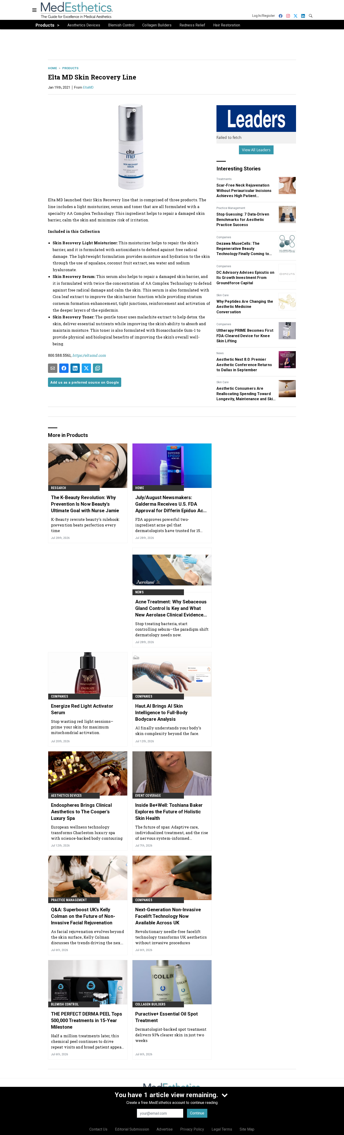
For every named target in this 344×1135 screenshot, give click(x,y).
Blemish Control (65, 1004)
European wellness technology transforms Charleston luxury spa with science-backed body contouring (87, 833)
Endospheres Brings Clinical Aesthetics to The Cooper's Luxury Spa (81, 811)
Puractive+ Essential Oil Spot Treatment (166, 1017)
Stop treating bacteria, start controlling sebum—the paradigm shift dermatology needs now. (172, 629)
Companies (223, 237)
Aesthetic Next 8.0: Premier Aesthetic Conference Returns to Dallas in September (244, 364)
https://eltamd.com (89, 355)
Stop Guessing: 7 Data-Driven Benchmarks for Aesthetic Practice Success (242, 219)
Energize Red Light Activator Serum (82, 709)
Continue (197, 1113)
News (220, 353)
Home (52, 68)
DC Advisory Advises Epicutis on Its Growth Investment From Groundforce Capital (245, 277)
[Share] (64, 368)
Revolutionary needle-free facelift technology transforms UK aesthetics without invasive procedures (171, 937)
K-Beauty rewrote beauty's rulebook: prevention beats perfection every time (85, 525)
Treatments (224, 179)
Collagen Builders (150, 1004)
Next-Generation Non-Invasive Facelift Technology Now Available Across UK (168, 916)
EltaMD (88, 87)
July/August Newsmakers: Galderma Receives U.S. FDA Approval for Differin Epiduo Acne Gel (171, 504)
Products (70, 68)
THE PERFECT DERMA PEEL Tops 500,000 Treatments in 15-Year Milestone (86, 1020)
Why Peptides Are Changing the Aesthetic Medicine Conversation (244, 306)
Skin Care (222, 295)
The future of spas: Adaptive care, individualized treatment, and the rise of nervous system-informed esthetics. (171, 833)
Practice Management (230, 208)
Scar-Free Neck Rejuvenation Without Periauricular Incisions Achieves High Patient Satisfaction (243, 190)
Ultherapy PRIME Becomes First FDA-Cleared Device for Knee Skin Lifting (244, 335)
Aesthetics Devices (66, 795)
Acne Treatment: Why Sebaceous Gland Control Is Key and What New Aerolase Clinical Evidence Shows (171, 608)
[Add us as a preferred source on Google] (97, 368)
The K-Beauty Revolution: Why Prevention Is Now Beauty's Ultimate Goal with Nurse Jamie (85, 504)
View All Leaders (256, 149)
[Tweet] (86, 368)
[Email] (52, 368)
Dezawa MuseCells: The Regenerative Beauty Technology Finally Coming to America (242, 249)
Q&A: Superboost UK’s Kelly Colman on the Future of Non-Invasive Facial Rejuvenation (83, 916)
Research (58, 488)
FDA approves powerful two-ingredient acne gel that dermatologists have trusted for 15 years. (167, 525)
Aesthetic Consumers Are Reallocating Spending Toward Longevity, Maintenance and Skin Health (245, 394)
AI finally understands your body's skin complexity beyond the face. (168, 730)
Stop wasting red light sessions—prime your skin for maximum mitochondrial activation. (82, 727)
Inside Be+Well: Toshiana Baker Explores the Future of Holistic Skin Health (169, 811)
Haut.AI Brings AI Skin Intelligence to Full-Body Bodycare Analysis (161, 712)
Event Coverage (148, 795)
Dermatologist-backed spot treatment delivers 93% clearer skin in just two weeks (171, 1035)
